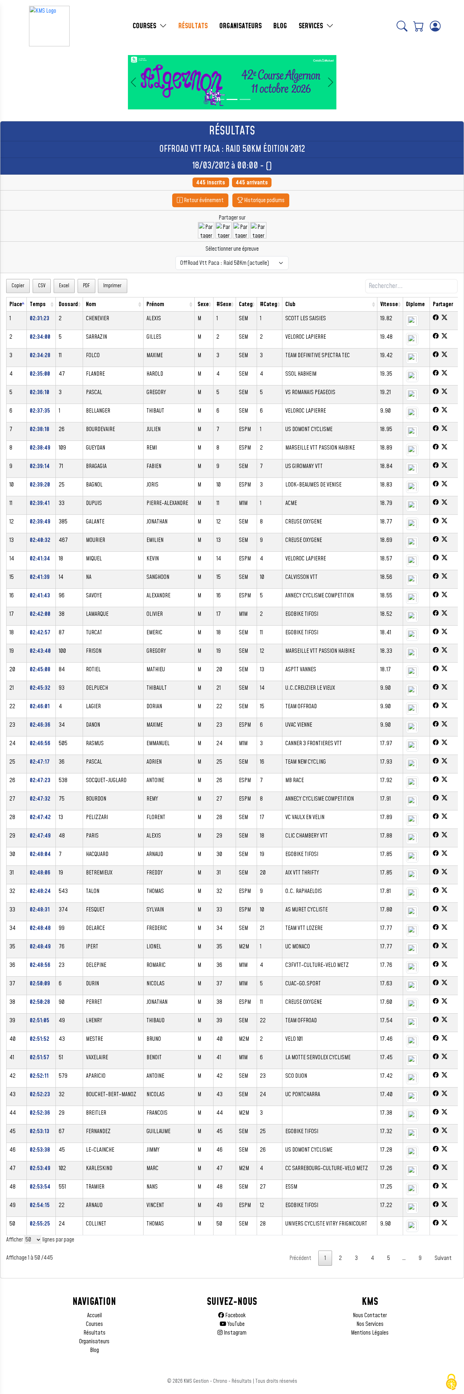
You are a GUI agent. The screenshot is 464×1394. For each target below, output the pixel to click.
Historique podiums (264, 200)
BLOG (280, 26)
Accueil (94, 1315)
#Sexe (223, 304)
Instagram (234, 1333)
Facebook (235, 1315)
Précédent (300, 1258)
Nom (91, 304)
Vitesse (389, 304)
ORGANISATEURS (240, 26)
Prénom (155, 304)
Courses (94, 1324)
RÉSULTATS (193, 26)
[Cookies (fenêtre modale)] (451, 1382)
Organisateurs (94, 1341)
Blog (94, 1350)
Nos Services (370, 1324)
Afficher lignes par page (40, 1240)
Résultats (94, 1333)
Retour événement (203, 200)
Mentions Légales (370, 1333)
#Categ (268, 304)
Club (290, 304)
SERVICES (312, 26)
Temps (38, 304)
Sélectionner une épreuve (232, 249)
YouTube (235, 1324)
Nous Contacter (370, 1315)
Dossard (68, 304)
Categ (246, 304)
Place (15, 304)
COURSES (145, 26)
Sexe (203, 304)
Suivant (443, 1258)
